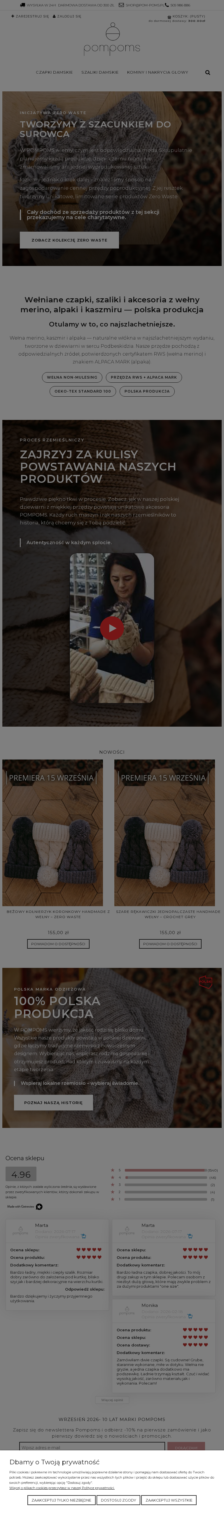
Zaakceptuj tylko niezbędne (61, 1500)
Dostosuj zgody (118, 1500)
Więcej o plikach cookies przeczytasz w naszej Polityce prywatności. (62, 1488)
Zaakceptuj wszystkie (169, 1500)
